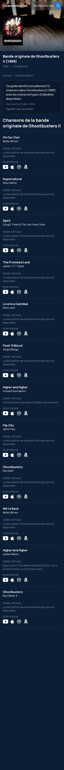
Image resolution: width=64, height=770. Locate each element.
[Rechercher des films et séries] (58, 5)
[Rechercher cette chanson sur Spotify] (19, 167)
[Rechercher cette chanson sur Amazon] (25, 167)
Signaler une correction (19, 109)
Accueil (7, 75)
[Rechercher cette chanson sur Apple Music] (12, 167)
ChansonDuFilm (16, 5)
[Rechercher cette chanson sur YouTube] (5, 167)
